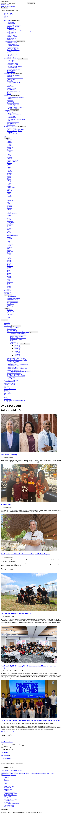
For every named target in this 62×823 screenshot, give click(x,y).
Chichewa (9, 158)
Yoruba (9, 287)
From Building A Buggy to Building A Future (16, 613)
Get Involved (10, 132)
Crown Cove (10, 315)
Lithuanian (10, 221)
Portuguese (10, 244)
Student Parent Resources (13, 91)
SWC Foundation (11, 123)
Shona (8, 255)
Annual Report (11, 23)
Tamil (8, 271)
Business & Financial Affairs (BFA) (16, 358)
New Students (10, 304)
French (9, 177)
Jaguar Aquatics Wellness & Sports (16, 119)
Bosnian (9, 152)
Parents (9, 305)
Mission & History (12, 35)
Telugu (9, 273)
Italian (8, 203)
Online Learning (11, 53)
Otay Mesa (10, 313)
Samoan (9, 250)
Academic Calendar (12, 42)
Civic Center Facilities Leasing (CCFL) (17, 360)
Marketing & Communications (18, 338)
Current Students (11, 296)
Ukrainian (9, 277)
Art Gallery (10, 112)
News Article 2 (17, 347)
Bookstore (9, 76)
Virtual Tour (10, 39)
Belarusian (10, 150)
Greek (8, 184)
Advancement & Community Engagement (18, 332)
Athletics (9, 98)
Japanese (9, 205)
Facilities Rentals (11, 117)
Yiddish (9, 286)
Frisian (9, 179)
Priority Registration (12, 67)
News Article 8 (17, 355)
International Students (12, 64)
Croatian (9, 164)
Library (9, 85)
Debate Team (10, 101)
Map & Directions (7, 742)
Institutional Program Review (14, 367)
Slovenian (9, 261)
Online (9, 317)
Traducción (7, 138)
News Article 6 (17, 352)
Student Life (7, 95)
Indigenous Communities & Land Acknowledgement (20, 31)
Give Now (6, 797)
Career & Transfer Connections (15, 78)
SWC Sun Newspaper (12, 108)
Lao (8, 216)
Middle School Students (13, 302)
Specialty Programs (12, 54)
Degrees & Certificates (13, 48)
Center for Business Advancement (15, 129)
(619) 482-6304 (5, 755)
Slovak (9, 260)
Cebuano (9, 157)
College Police (11, 79)
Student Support (8, 73)
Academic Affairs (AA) (13, 327)
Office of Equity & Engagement (15, 378)
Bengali (9, 151)
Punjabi (9, 245)
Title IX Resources (5, 772)
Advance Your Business (10, 126)
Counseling (10, 81)
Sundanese (10, 266)
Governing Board (11, 29)
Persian (9, 241)
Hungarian (10, 196)
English (9, 170)
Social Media (13, 340)
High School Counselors (13, 298)
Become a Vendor (11, 128)
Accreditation (10, 22)
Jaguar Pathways (11, 32)
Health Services (11, 83)
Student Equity (11, 89)
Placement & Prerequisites (13, 75)
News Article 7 (17, 354)
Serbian (9, 253)
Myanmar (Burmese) (12, 235)
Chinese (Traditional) (12, 161)
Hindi (8, 193)
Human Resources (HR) (13, 365)
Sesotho (9, 254)
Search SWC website (6, 3)
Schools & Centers (12, 36)
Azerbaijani (10, 147)
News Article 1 (17, 345)
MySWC (6, 136)
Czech (8, 166)
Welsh (8, 283)
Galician (9, 180)
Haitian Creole (11, 187)
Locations (7, 308)
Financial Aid (10, 61)
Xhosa (8, 284)
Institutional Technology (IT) (14, 370)
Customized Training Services (14, 131)
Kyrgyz (9, 215)
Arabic (9, 144)
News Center (4, 320)
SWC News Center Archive (8, 731)
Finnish (9, 176)
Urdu (8, 279)
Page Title (6, 394)
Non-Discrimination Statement (11, 803)
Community (7, 110)
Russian (9, 248)
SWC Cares (10, 100)
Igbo (8, 199)
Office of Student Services (14, 373)
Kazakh (9, 209)
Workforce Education (12, 134)
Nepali (8, 237)
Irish (8, 202)
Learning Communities (13, 104)
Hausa (8, 189)
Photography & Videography (17, 339)
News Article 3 (17, 348)
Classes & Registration (13, 45)
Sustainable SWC (11, 38)
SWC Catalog (10, 55)
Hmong (9, 195)
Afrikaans (9, 139)
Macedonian (10, 224)
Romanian (9, 247)
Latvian (9, 219)
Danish (9, 167)
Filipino (9, 174)
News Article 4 (17, 349)
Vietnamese (10, 282)
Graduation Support (12, 51)
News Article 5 (17, 351)
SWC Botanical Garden (13, 122)
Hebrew (9, 192)
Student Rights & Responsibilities (15, 107)
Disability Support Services (14, 82)
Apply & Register (11, 60)
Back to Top (4, 809)
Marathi (9, 232)
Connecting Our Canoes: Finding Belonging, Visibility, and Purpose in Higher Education (30, 720)
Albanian (9, 141)
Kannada (9, 208)
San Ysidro (10, 314)
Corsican (9, 163)
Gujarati (9, 186)
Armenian (9, 145)
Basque (9, 148)
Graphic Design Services (16, 336)
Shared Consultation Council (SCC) (16, 376)
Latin (8, 218)
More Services (10, 86)
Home (5, 397)
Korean (9, 212)
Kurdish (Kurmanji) (12, 213)
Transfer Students (11, 70)
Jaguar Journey (14, 342)
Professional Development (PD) (15, 374)
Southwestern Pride (9, 805)
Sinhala (9, 258)
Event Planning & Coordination (18, 335)
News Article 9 (17, 357)
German (9, 183)
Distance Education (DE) (13, 361)
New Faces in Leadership (9, 454)
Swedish (9, 269)
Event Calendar (11, 116)
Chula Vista (10, 310)
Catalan (9, 155)
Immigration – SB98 (9, 806)
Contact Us (4, 752)
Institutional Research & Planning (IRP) (17, 368)
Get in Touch (18, 770)
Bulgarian (9, 154)
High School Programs (13, 63)
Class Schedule (8, 789)
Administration (7, 290)
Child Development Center (14, 114)
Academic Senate (11, 329)
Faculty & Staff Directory (13, 26)
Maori (8, 231)
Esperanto (9, 171)
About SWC (7, 20)
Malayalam (10, 228)
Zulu (8, 289)
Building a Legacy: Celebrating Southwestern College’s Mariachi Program (25, 554)
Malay (8, 226)
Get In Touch (10, 28)
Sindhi (8, 257)
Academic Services (12, 330)
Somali (9, 263)
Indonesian (10, 200)
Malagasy (9, 225)
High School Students (12, 299)
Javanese (9, 206)
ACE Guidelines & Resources (18, 333)
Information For (8, 295)
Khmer (9, 210)
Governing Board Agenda (10, 799)
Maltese (9, 229)
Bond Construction (12, 113)
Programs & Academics (10, 41)
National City (10, 311)
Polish (8, 242)
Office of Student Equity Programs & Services (19, 371)
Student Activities (11, 105)
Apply (2, 770)
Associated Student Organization (15, 97)
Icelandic (9, 197)
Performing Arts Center (13, 103)
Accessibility (7, 324)
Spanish (9, 264)
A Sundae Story (6, 504)
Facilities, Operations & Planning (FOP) (17, 364)
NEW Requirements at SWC (14, 66)
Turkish (9, 276)
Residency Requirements (13, 69)
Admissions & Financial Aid (11, 58)
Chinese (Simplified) (12, 160)
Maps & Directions (9, 800)
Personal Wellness (11, 88)
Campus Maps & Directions (14, 25)
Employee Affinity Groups (14, 363)
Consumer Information (9, 383)
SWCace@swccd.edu (6, 758)
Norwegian (10, 238)
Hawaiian (9, 190)
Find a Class (7, 293)
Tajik (8, 270)
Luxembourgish (11, 222)
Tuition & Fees (11, 72)
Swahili (9, 267)
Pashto (8, 240)
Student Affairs (11, 377)
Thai (8, 274)
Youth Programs (11, 125)
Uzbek (8, 280)
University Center (11, 57)
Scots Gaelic (10, 251)
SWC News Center (15, 343)
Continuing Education (12, 47)
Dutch (8, 168)
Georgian (9, 181)
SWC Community (8, 393)
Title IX (9, 94)
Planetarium (10, 120)
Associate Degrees (12, 44)
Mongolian (10, 234)
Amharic (9, 142)
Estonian (9, 173)
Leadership (10, 33)
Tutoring (9, 92)
